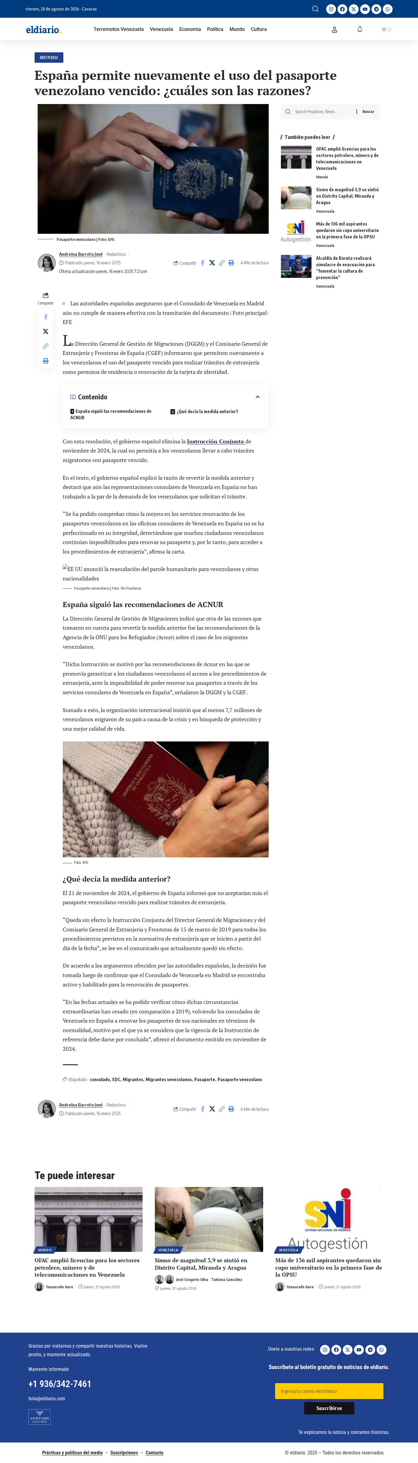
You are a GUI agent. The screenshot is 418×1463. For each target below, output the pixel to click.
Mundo (49, 57)
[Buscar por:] (323, 111)
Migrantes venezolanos (169, 1079)
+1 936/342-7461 (59, 1384)
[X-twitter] (354, 9)
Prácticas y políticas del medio (72, 1453)
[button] (315, 9)
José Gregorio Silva (192, 1279)
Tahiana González (226, 1279)
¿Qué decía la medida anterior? (207, 411)
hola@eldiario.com (46, 1398)
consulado (100, 1079)
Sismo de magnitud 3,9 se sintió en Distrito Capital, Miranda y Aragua (347, 196)
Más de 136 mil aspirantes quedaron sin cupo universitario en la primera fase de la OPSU (347, 230)
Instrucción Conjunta (216, 441)
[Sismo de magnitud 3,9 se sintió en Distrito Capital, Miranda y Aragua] (296, 197)
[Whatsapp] (388, 9)
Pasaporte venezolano (240, 1079)
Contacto (154, 1453)
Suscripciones (124, 1453)
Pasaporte (204, 1079)
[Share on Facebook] (202, 263)
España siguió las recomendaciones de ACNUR (110, 414)
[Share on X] (212, 263)
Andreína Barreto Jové (81, 254)
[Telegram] (376, 9)
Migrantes (133, 1079)
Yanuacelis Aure (59, 1286)
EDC (116, 1079)
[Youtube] (365, 9)
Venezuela (325, 211)
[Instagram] (331, 9)
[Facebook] (342, 9)
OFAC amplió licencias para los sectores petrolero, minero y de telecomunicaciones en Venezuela (87, 1267)
